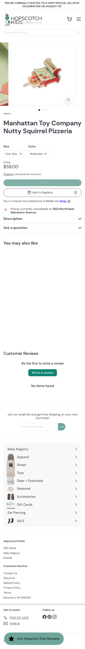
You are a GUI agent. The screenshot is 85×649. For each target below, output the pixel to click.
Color (32, 146)
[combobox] (42, 32)
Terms (7, 592)
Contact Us (10, 573)
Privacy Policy (12, 587)
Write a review (42, 372)
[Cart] (69, 19)
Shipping (8, 174)
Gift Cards (10, 548)
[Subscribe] (61, 426)
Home (7, 113)
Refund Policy (12, 583)
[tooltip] (75, 192)
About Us (9, 578)
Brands (8, 558)
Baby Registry (12, 553)
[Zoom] (68, 100)
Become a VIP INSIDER (17, 597)
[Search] (78, 32)
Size (6, 146)
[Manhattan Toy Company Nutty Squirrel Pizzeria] (21, 279)
